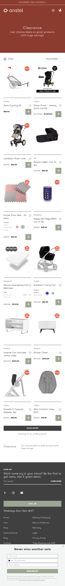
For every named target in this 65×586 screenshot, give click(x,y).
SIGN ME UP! (32, 571)
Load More (32, 428)
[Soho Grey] (53, 293)
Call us (32, 504)
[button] (30, 106)
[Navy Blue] (47, 293)
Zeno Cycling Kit (12, 105)
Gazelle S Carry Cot (45, 285)
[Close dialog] (63, 546)
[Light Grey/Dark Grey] (23, 227)
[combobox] (10, 560)
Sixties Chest (41, 352)
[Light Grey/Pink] (17, 227)
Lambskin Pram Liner (15, 158)
